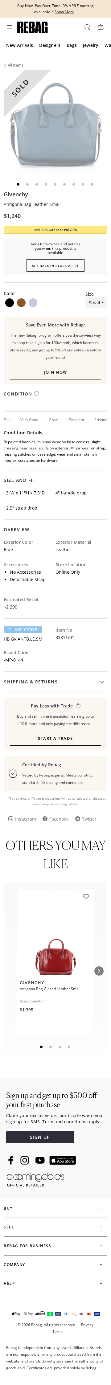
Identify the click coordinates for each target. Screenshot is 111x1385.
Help (9, 1283)
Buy (8, 1208)
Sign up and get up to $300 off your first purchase (51, 1100)
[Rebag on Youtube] (40, 1160)
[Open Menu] (9, 27)
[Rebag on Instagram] (24, 1160)
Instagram (25, 819)
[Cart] (100, 27)
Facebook (58, 819)
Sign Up (40, 1137)
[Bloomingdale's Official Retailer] (35, 1178)
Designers (49, 45)
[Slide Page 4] (69, 1047)
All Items (15, 65)
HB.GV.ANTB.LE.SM (23, 639)
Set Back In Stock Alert (55, 266)
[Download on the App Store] (62, 1160)
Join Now (55, 372)
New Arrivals (19, 45)
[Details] (78, 705)
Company (14, 1264)
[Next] (99, 971)
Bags (72, 45)
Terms (58, 1331)
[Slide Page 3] (60, 1047)
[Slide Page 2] (51, 1047)
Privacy (87, 1324)
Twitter (89, 819)
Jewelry (90, 45)
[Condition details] (36, 393)
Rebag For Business (27, 1245)
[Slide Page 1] (42, 1047)
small (94, 302)
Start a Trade (55, 738)
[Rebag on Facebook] (11, 1160)
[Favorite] (86, 897)
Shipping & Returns (31, 682)
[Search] (87, 27)
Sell (9, 1227)
